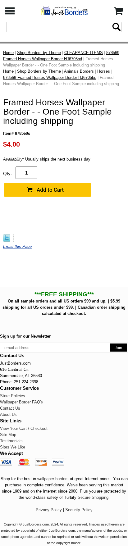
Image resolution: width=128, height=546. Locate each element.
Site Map (8, 434)
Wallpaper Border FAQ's (21, 402)
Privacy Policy (49, 509)
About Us (8, 414)
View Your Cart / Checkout (24, 428)
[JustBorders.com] (64, 10)
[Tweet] (6, 240)
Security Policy (79, 509)
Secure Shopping (93, 497)
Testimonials (11, 441)
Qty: (7, 173)
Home (8, 52)
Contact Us (10, 408)
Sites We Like (12, 447)
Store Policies (12, 396)
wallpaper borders (53, 478)
